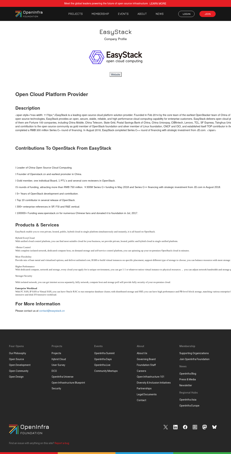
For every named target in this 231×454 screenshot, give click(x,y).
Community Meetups (106, 370)
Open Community (18, 370)
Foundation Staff (146, 365)
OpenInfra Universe (62, 376)
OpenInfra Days (103, 359)
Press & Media (187, 379)
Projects (56, 353)
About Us (142, 353)
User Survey (58, 365)
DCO (54, 370)
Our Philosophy (17, 353)
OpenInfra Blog (187, 373)
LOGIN (186, 13)
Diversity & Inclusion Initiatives (154, 382)
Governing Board (146, 359)
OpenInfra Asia (187, 399)
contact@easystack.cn (52, 310)
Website (115, 74)
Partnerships (144, 388)
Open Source (16, 359)
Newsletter (185, 385)
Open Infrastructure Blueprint (68, 382)
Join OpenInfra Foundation (194, 359)
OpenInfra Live (102, 365)
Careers (141, 370)
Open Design (16, 376)
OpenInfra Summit (104, 353)
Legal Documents (147, 394)
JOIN (208, 13)
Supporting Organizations (194, 353)
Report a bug (62, 443)
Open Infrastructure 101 (150, 376)
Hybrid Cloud (59, 359)
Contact (141, 400)
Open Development (19, 365)
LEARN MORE (158, 3)
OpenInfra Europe (189, 405)
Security (56, 388)
